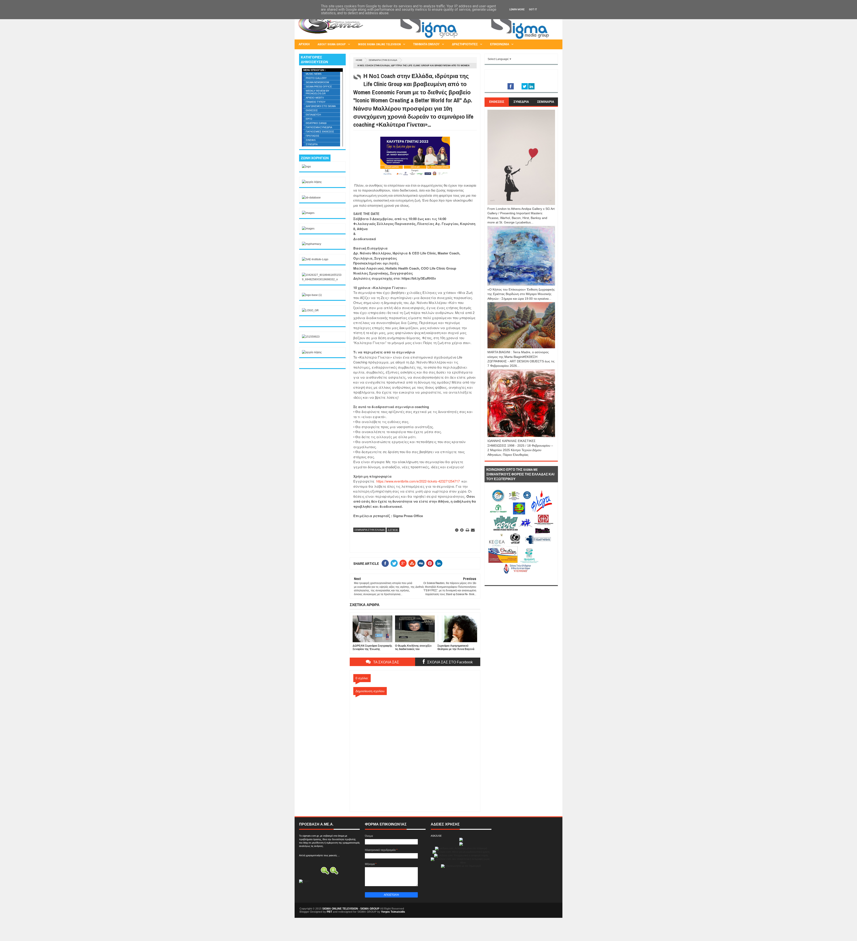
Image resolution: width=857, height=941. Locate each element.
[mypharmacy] (311, 244)
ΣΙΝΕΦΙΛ (311, 140)
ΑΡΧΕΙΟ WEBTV (315, 97)
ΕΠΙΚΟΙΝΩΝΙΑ (499, 44)
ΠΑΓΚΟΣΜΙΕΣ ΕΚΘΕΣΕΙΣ (320, 131)
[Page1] (476, 38)
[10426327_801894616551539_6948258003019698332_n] (322, 279)
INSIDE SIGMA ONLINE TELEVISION (379, 44)
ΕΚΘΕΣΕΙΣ (312, 110)
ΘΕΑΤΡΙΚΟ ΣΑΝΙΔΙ (316, 123)
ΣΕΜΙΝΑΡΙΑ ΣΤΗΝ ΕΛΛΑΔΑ (383, 60)
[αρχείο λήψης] (312, 182)
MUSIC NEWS (313, 73)
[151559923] (311, 336)
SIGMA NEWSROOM (317, 82)
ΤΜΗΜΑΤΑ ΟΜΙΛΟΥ (426, 44)
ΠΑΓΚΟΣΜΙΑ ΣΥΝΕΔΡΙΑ (319, 127)
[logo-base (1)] (312, 295)
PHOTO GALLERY (316, 78)
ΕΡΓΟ (309, 119)
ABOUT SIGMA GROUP (332, 44)
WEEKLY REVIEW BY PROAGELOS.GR (317, 92)
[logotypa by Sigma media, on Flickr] (521, 580)
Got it (533, 9)
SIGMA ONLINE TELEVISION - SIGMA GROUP (350, 908)
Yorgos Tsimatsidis (393, 911)
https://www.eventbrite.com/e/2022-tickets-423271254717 (417, 481)
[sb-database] (311, 197)
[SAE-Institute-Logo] (315, 259)
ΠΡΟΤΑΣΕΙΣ (312, 135)
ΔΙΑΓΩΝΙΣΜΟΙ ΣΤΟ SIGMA (321, 106)
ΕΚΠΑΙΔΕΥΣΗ (313, 114)
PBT (329, 911)
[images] (308, 213)
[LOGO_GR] (310, 310)
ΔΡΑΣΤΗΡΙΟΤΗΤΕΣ (465, 44)
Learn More (516, 9)
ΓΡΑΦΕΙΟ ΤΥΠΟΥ (315, 102)
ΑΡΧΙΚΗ (304, 44)
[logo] (306, 166)
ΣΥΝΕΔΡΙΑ (312, 144)
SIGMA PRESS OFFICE (319, 86)
